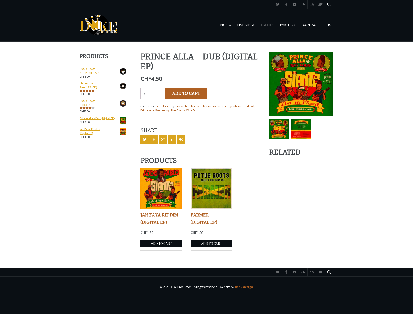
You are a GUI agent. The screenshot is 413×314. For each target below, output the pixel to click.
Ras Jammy (162, 110)
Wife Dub (192, 110)
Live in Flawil (246, 106)
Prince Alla (147, 110)
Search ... (329, 4)
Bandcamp (320, 4)
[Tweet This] (144, 139)
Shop (329, 25)
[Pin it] (172, 139)
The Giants (178, 110)
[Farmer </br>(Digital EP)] (211, 188)
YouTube (294, 4)
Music (225, 25)
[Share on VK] (181, 139)
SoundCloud (303, 4)
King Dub (231, 106)
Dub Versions (215, 106)
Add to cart (186, 93)
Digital (160, 106)
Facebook (286, 4)
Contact (310, 25)
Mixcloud (312, 4)
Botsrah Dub (185, 106)
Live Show (246, 25)
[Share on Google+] (163, 139)
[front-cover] (301, 84)
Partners (288, 25)
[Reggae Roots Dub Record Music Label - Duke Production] (98, 25)
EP (166, 106)
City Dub (199, 106)
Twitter (277, 4)
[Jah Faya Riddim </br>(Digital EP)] (161, 188)
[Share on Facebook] (153, 139)
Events (267, 25)
